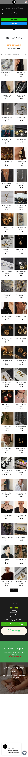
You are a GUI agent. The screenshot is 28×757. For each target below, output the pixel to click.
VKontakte (14, 23)
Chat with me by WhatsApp (14, 624)
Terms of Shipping (14, 648)
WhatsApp (14, 19)
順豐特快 (14, 654)
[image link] (14, 631)
